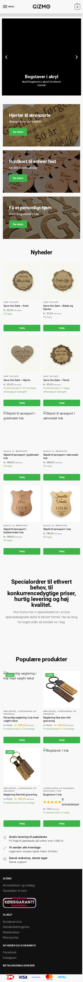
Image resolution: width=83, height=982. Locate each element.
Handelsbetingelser (16, 927)
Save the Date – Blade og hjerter (58, 307)
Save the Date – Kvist (16, 305)
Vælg (22, 327)
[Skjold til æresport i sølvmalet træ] (61, 429)
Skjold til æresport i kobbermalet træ (14, 530)
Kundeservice (12, 921)
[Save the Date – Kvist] (21, 280)
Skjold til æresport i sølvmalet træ (60, 456)
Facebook (9, 952)
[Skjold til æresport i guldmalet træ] (21, 429)
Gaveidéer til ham (15, 890)
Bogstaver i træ (52, 791)
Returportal (10, 937)
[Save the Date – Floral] (61, 354)
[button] (6, 56)
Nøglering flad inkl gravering (20, 794)
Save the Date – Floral (56, 380)
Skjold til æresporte (15, 451)
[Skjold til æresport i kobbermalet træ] (21, 503)
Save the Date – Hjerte (16, 380)
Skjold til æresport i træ (57, 529)
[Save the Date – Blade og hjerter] (61, 280)
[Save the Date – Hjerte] (21, 354)
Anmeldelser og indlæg (19, 885)
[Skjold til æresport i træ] (61, 503)
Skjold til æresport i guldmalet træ (21, 456)
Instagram (9, 957)
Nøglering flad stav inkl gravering (56, 719)
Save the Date (11, 302)
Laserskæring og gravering (58, 788)
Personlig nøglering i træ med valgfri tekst (21, 719)
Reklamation (11, 932)
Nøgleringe (9, 711)
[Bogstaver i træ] (61, 766)
